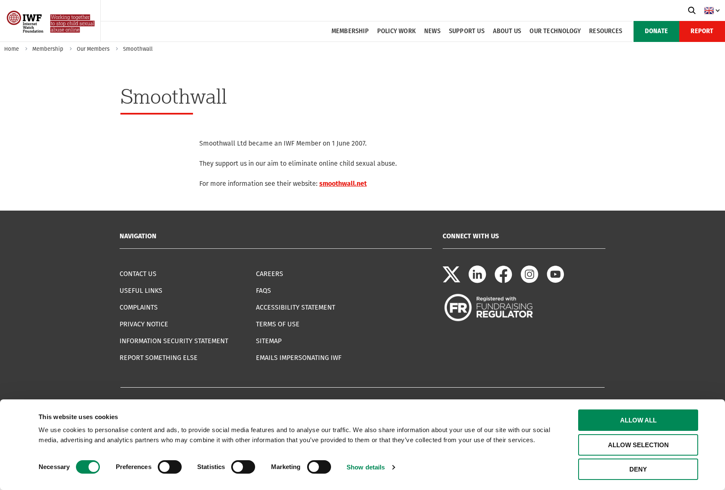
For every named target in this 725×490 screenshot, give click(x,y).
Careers (269, 274)
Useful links (141, 291)
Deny (638, 469)
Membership (350, 31)
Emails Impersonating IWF (299, 358)
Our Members (93, 49)
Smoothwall (138, 49)
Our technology (555, 31)
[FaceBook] (503, 281)
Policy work (396, 31)
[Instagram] (529, 281)
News (432, 31)
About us (507, 31)
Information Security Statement (174, 341)
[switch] (170, 467)
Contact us (138, 274)
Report (702, 31)
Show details (366, 467)
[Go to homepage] (51, 39)
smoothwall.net (343, 184)
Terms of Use (278, 324)
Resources (605, 31)
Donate (656, 31)
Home (11, 49)
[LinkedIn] (477, 281)
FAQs (263, 291)
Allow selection (638, 444)
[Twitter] (451, 281)
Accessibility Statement (295, 307)
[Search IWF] (692, 10)
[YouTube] (555, 281)
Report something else (159, 358)
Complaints (139, 307)
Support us (467, 31)
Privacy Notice (144, 324)
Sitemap (269, 341)
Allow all (638, 420)
